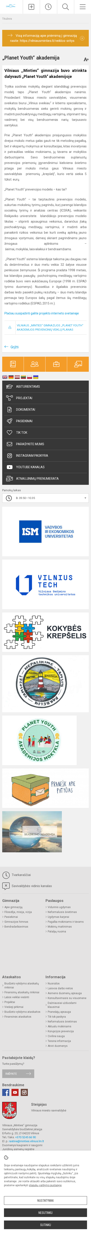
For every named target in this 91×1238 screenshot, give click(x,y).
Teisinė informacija (59, 1041)
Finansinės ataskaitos (17, 1016)
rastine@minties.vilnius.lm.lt (26, 1141)
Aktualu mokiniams (59, 1026)
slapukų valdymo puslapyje (45, 1185)
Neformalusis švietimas (62, 912)
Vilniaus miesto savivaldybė (48, 1110)
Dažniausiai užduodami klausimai (62, 1005)
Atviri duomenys (58, 1045)
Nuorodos (54, 983)
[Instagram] (24, 1092)
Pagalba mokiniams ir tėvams (66, 921)
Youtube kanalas (30, 467)
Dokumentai (25, 409)
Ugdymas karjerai (58, 916)
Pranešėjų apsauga (59, 1011)
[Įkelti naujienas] (31, 7)
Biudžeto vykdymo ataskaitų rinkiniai (21, 985)
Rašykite (11, 1073)
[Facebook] (5, 1092)
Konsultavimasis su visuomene (67, 998)
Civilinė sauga (56, 1036)
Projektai (24, 398)
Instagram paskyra (32, 455)
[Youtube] (15, 1092)
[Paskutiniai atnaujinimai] (48, 7)
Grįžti (15, 347)
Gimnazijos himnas (16, 921)
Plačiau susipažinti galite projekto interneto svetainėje (41, 313)
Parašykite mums (30, 444)
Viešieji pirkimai (13, 1007)
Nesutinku (45, 1213)
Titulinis (7, 18)
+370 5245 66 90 (25, 1137)
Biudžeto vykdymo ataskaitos (22, 1011)
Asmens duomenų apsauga (65, 993)
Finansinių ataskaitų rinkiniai (21, 992)
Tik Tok (21, 432)
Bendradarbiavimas (16, 926)
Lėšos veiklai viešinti (16, 997)
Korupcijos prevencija (61, 1031)
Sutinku (45, 1225)
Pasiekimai (24, 421)
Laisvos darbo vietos (60, 988)
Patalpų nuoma (57, 931)
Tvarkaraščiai (21, 875)
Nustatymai (45, 1200)
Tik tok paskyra (57, 1016)
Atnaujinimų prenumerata (37, 478)
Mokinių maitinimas (60, 926)
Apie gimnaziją (13, 907)
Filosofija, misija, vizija (18, 912)
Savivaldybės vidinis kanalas (31, 886)
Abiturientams (28, 386)
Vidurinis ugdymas (59, 907)
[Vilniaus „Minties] (11, 6)
